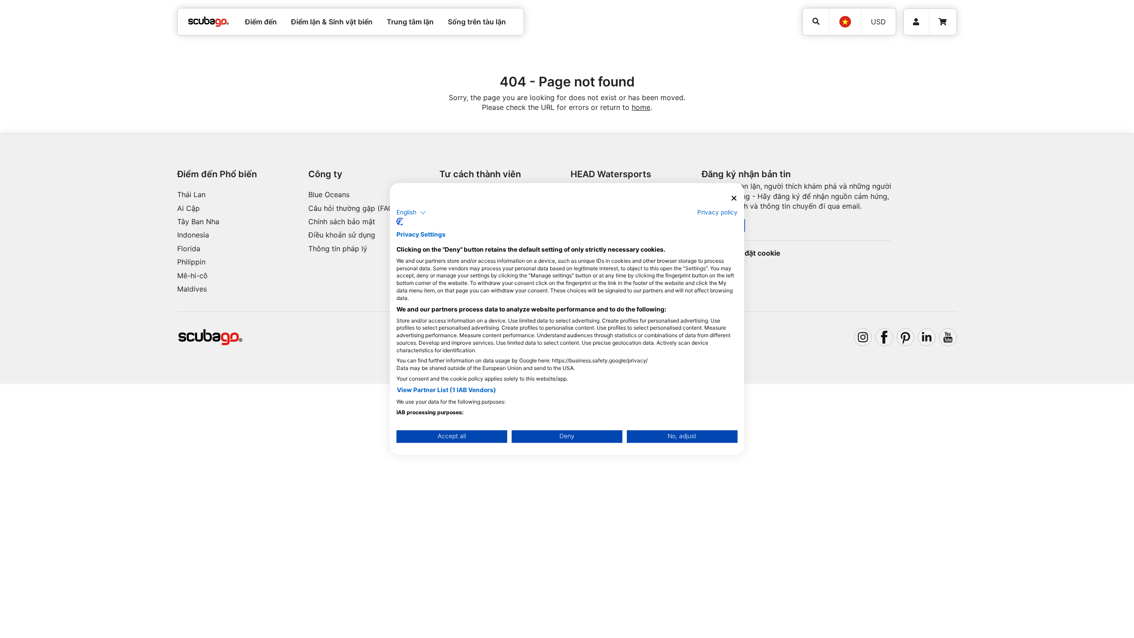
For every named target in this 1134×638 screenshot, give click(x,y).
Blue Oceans (329, 194)
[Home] (208, 21)
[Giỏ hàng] (942, 22)
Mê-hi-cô (192, 275)
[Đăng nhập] (916, 22)
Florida (188, 248)
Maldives (192, 288)
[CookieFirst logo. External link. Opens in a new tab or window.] (399, 222)
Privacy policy (717, 212)
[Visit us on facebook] (884, 337)
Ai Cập (188, 208)
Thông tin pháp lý (337, 248)
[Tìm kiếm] (816, 21)
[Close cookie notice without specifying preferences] (734, 198)
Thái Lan (191, 194)
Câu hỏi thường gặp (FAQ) (352, 208)
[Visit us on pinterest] (905, 337)
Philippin (191, 261)
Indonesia (193, 234)
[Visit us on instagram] (863, 337)
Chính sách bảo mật (341, 221)
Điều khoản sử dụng (341, 234)
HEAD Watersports (611, 174)
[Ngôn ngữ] (845, 21)
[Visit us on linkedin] (927, 337)
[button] (411, 212)
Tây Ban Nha (198, 221)
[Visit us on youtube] (948, 337)
